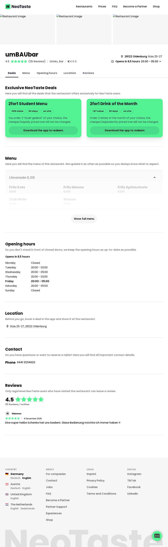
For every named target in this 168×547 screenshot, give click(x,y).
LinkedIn (132, 494)
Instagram (134, 474)
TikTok (131, 480)
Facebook (134, 487)
